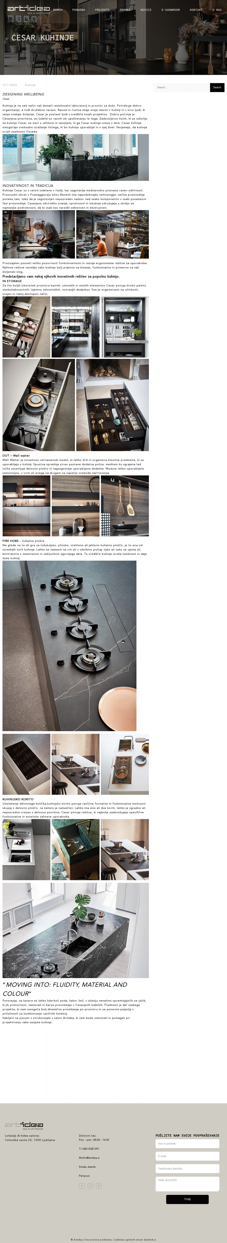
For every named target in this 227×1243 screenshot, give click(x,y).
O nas (217, 10)
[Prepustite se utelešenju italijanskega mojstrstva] (142, 1053)
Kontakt (196, 10)
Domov (57, 10)
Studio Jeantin (87, 1167)
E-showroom (171, 10)
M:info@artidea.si (89, 1158)
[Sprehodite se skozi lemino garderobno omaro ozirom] (142, 1085)
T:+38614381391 (89, 1149)
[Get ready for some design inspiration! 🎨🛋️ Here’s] (85, 1085)
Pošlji (187, 1199)
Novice (146, 10)
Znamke (125, 10)
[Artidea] (25, 9)
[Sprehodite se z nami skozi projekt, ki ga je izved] (85, 1053)
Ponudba (78, 10)
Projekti (102, 10)
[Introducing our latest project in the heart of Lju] (28, 1085)
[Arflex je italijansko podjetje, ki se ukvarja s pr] (28, 1053)
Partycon (84, 1176)
